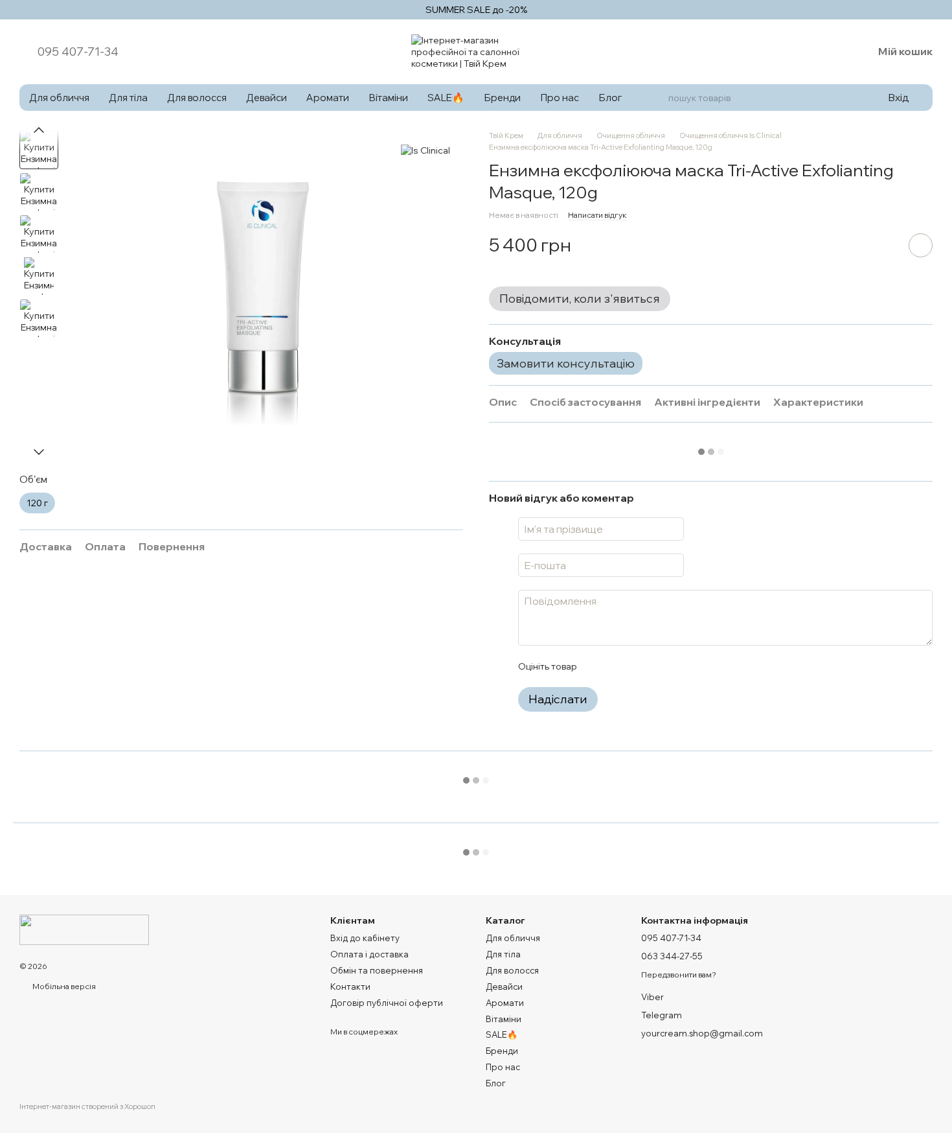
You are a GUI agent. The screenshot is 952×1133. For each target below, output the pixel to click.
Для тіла (128, 97)
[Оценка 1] (597, 666)
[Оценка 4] (660, 666)
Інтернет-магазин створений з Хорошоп (87, 1106)
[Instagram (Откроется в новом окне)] (795, 51)
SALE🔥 (445, 97)
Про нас (559, 97)
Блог (610, 97)
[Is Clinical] (425, 149)
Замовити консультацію (566, 363)
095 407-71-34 (78, 52)
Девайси (266, 97)
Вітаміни (388, 97)
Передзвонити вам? (678, 974)
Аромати (327, 97)
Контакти (350, 986)
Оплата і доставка (369, 954)
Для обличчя (59, 97)
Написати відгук (597, 215)
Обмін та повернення (376, 970)
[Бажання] (829, 51)
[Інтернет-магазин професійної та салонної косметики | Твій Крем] (84, 928)
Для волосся (197, 97)
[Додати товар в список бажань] (921, 245)
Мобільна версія (63, 986)
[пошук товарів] (656, 98)
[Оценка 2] (618, 666)
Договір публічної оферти (386, 1003)
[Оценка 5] (680, 666)
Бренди (502, 97)
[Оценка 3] (639, 666)
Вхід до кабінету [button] (365, 938)
